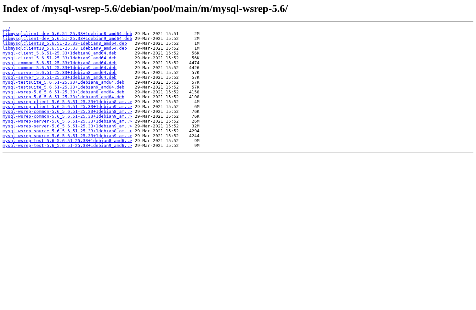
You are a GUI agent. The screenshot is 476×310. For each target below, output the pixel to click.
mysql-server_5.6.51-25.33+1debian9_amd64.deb (60, 77)
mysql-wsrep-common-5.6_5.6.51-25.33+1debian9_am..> (67, 116)
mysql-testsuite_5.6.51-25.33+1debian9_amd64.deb (63, 87)
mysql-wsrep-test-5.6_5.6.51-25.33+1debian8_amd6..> (67, 140)
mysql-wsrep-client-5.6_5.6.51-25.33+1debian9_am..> (67, 106)
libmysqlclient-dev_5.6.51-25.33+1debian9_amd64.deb (67, 38)
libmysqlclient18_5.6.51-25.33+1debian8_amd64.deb (65, 43)
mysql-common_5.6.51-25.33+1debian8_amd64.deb (60, 62)
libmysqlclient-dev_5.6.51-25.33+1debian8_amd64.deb (67, 33)
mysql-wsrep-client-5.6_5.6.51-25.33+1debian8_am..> (67, 101)
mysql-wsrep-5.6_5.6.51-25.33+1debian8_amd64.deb (63, 91)
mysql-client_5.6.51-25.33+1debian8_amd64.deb (60, 53)
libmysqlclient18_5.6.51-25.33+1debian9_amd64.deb (65, 48)
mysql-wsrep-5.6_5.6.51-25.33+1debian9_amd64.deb (63, 96)
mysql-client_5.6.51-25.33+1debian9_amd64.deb (60, 57)
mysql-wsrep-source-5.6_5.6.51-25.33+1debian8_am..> (67, 130)
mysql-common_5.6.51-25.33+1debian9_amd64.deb (60, 67)
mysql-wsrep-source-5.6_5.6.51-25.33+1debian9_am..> (67, 135)
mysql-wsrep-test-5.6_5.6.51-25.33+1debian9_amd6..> (67, 145)
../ (6, 28)
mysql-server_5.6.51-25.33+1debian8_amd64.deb (60, 72)
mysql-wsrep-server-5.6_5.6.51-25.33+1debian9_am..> (67, 126)
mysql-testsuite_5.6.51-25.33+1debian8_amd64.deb (63, 82)
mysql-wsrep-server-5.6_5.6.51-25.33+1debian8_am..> (67, 121)
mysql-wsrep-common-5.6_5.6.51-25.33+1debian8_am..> (67, 111)
